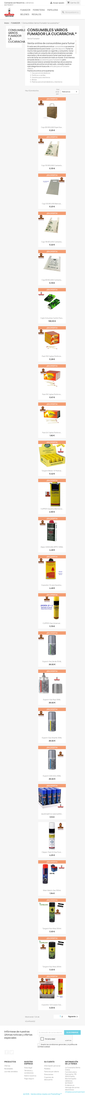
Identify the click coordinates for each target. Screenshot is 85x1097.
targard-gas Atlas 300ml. (52, 928)
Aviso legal (28, 1068)
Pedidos (47, 1069)
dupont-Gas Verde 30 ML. (52, 661)
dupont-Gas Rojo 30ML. (52, 700)
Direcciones (48, 1074)
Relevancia (70, 91)
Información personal (52, 1066)
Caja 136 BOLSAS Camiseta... (52, 242)
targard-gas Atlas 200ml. (52, 967)
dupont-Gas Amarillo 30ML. (52, 738)
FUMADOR (25, 10)
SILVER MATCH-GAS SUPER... (52, 814)
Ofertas (7, 1066)
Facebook (7, 1052)
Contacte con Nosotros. (14, 3)
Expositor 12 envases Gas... (52, 1005)
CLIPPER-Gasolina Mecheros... (52, 509)
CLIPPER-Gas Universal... (52, 623)
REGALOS (36, 14)
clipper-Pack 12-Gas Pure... (52, 852)
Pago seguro (29, 1079)
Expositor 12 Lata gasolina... (52, 585)
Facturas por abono (51, 1071)
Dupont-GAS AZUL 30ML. (52, 776)
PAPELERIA (52, 10)
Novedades (8, 1069)
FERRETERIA (39, 10)
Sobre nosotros (30, 1076)
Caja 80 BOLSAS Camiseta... (52, 280)
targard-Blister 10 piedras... (52, 471)
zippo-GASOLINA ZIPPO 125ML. (52, 547)
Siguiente (73, 1016)
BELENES (24, 14)
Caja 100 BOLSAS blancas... (52, 204)
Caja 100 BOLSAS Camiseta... (52, 165)
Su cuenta (49, 1062)
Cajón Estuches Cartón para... (52, 318)
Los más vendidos (11, 1071)
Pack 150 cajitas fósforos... (52, 356)
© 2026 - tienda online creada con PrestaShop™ (42, 1094)
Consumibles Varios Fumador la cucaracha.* (18, 36)
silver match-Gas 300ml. (52, 890)
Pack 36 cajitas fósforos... (52, 394)
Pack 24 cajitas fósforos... (52, 433)
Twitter (11, 1052)
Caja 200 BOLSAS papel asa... (52, 127)
